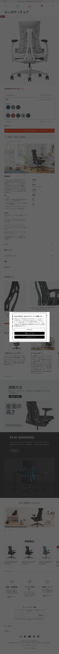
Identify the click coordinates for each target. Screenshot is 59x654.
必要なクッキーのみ (29, 333)
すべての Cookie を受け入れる (29, 337)
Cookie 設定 (29, 329)
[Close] (46, 315)
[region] (29, 327)
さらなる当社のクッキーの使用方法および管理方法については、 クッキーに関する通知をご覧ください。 (29, 324)
